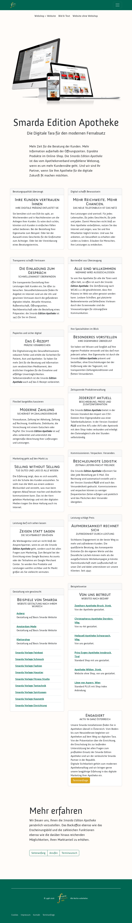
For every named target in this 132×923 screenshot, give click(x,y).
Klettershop (23, 639)
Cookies (14, 915)
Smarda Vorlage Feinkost (29, 652)
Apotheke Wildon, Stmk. (88, 669)
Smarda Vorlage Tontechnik (30, 685)
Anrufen (53, 853)
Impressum (25, 915)
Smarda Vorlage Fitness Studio (32, 679)
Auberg (20, 613)
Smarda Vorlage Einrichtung (31, 705)
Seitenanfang (38, 853)
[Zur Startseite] (62, 898)
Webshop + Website (45, 16)
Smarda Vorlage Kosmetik (29, 698)
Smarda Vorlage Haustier (29, 672)
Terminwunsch (69, 853)
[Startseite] (14, 5)
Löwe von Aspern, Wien (87, 682)
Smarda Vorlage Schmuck (29, 659)
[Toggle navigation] (117, 5)
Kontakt (36, 915)
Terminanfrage (80, 780)
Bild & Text (64, 16)
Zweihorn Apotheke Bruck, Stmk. (93, 605)
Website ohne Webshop (85, 16)
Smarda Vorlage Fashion (28, 665)
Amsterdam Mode (26, 626)
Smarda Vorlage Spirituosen (30, 692)
